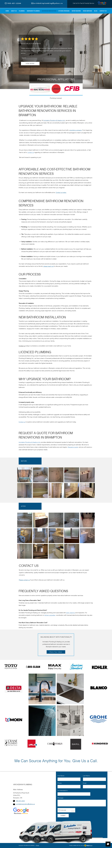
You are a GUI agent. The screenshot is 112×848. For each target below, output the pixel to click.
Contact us (22, 346)
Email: (85, 783)
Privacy (37, 845)
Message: (61, 798)
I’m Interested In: (63, 790)
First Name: (61, 775)
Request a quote (73, 447)
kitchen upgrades (49, 615)
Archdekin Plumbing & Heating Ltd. (29, 442)
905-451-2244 (20, 801)
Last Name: (86, 775)
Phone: (60, 783)
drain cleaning (70, 613)
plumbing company (76, 130)
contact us (31, 152)
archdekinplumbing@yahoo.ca (48, 3)
